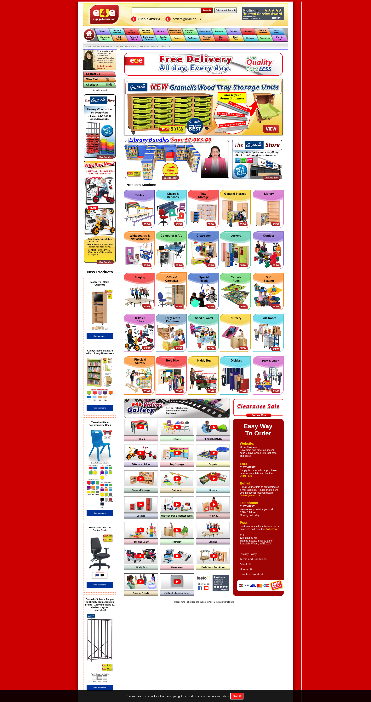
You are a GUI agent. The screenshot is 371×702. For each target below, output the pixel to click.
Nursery (236, 318)
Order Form (246, 476)
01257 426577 (247, 467)
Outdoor (268, 235)
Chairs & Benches (173, 195)
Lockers (236, 235)
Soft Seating (269, 279)
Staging (140, 277)
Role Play (172, 360)
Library (269, 193)
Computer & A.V (171, 235)
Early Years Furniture (172, 319)
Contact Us (246, 569)
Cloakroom (204, 235)
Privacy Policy (248, 553)
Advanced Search (226, 10)
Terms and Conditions (253, 558)
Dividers (236, 360)
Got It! (237, 696)
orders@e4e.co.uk (187, 19)
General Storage (235, 193)
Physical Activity (140, 361)
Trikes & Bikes (140, 319)
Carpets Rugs (236, 279)
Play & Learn (270, 360)
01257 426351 (247, 506)
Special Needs (204, 279)
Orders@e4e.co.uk (250, 495)
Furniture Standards (252, 574)
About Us (245, 564)
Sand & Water (204, 318)
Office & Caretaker (171, 279)
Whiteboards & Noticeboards (140, 237)
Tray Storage (203, 195)
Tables (139, 195)
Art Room (269, 318)
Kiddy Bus (204, 360)
